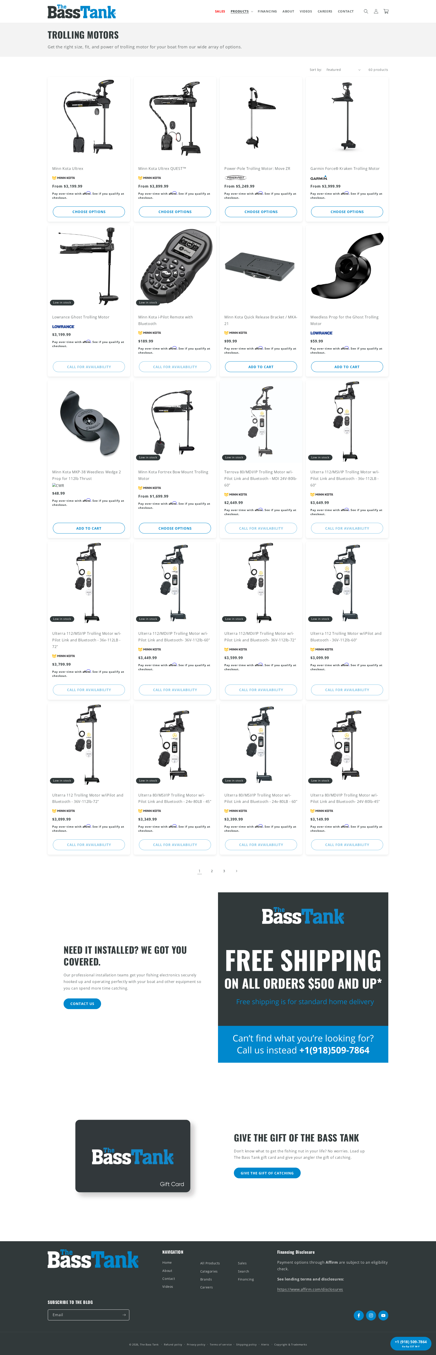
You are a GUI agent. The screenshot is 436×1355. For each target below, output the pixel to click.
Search (243, 1271)
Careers (206, 1287)
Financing (246, 1279)
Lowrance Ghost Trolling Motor (80, 317)
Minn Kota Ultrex (67, 168)
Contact (168, 1278)
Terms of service (221, 1344)
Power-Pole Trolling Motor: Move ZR (257, 168)
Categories (209, 1271)
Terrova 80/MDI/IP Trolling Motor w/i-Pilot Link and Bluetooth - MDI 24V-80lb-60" (260, 478)
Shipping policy (246, 1344)
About (167, 1270)
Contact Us (82, 1003)
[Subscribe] (124, 1314)
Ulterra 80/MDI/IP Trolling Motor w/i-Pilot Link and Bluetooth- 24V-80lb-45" (345, 798)
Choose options (89, 211)
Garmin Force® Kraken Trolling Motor (345, 168)
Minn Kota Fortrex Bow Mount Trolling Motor (173, 475)
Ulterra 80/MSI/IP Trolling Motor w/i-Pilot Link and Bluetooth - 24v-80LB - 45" (174, 798)
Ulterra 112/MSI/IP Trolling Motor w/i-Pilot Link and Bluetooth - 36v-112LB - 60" (344, 478)
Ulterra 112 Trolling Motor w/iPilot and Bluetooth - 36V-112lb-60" (346, 637)
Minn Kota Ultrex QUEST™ (162, 168)
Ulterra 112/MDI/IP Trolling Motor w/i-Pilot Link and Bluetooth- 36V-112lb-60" (174, 637)
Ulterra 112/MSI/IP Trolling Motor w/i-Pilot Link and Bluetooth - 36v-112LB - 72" (86, 640)
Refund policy (173, 1344)
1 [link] (199, 871)
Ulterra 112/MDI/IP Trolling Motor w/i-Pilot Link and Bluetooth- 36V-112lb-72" (260, 637)
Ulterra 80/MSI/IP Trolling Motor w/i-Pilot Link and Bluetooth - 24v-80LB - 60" (260, 798)
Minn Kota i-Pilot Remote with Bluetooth (165, 320)
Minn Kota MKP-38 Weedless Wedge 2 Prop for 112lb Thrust (86, 475)
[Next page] (236, 871)
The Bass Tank (149, 1344)
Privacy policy (196, 1344)
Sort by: (316, 69)
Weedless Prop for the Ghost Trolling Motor (344, 320)
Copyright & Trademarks (290, 1344)
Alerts (265, 1344)
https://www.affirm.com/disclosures (310, 1289)
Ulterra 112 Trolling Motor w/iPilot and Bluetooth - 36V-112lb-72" (87, 798)
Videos (167, 1286)
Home (167, 1262)
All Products (210, 1263)
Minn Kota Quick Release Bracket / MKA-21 (260, 320)
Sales (242, 1263)
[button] (241, 11)
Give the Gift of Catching (267, 1173)
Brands (206, 1279)
